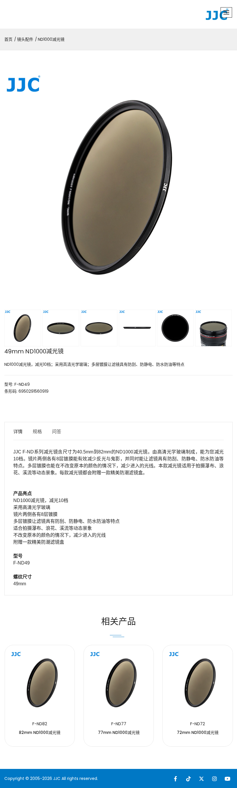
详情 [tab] (18, 431)
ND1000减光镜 (51, 39)
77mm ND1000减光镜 (119, 732)
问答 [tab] (56, 431)
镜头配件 (25, 39)
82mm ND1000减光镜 (39, 732)
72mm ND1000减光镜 (198, 732)
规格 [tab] (37, 431)
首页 (8, 39)
